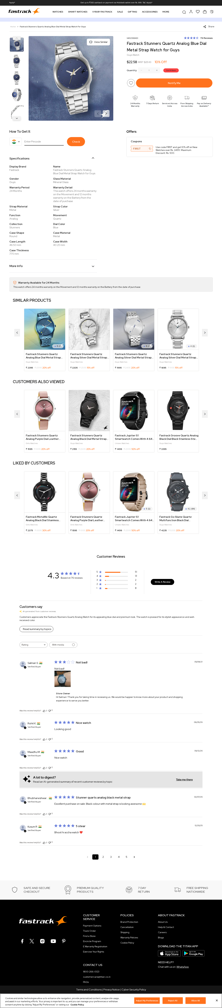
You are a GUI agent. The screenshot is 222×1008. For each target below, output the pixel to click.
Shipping (124, 932)
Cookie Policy (127, 942)
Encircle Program (92, 941)
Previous (17, 38)
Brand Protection (129, 921)
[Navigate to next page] (134, 857)
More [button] (166, 11)
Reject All (172, 1000)
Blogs (161, 937)
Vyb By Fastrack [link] (102, 11)
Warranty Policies (129, 937)
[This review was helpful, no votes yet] (44, 710)
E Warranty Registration (95, 946)
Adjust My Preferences (147, 1000)
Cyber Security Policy (134, 989)
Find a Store (89, 936)
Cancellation (127, 927)
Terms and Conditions (89, 989)
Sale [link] (120, 11)
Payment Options (92, 925)
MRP (140, 62)
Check (76, 141)
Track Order (89, 930)
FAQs (86, 982)
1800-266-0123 (91, 971)
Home (13, 26)
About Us (163, 921)
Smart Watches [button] (77, 11)
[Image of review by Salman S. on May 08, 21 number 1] (62, 679)
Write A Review (162, 581)
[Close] (216, 1000)
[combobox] (34, 645)
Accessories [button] (150, 11)
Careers (162, 932)
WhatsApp (182, 967)
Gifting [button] (132, 11)
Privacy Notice (111, 989)
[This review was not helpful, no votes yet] (49, 710)
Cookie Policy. (77, 1004)
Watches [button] (57, 11)
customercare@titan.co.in (97, 976)
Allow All (195, 1000)
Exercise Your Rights (93, 951)
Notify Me (174, 83)
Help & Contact (166, 927)
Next (17, 118)
